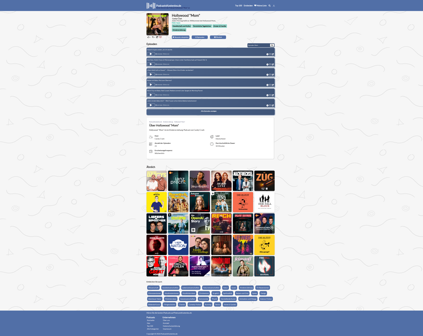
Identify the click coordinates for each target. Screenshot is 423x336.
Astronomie (203, 299)
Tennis (217, 304)
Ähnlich (219, 37)
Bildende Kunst (154, 304)
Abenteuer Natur (154, 299)
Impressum (167, 329)
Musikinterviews (189, 293)
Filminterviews (170, 299)
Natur (225, 288)
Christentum (204, 293)
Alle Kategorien (153, 329)
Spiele (254, 293)
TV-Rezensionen (262, 288)
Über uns (166, 320)
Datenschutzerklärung (171, 326)
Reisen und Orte (242, 293)
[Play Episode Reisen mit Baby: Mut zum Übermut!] (151, 85)
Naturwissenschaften (211, 288)
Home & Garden (230, 304)
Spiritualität (227, 293)
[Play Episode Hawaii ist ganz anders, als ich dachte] (151, 54)
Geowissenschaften (187, 299)
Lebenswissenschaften (190, 288)
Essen (234, 288)
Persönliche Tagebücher (202, 26)
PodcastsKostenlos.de (155, 122)
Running (208, 304)
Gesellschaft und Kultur (182, 26)
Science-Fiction (266, 299)
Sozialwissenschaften (170, 288)
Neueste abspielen (181, 37)
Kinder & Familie (219, 26)
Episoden (200, 37)
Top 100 (238, 5)
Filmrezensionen (154, 293)
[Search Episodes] (272, 45)
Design (263, 293)
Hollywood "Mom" (179, 122)
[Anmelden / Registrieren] (273, 5)
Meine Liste (261, 5)
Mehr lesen (176, 23)
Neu (148, 323)
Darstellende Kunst (228, 299)
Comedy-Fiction (195, 304)
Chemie (182, 304)
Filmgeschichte (169, 304)
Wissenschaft (153, 288)
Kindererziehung (179, 30)
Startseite (150, 320)
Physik (214, 299)
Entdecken (248, 5)
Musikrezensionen (172, 293)
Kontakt (166, 323)
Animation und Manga (247, 299)
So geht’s (216, 293)
